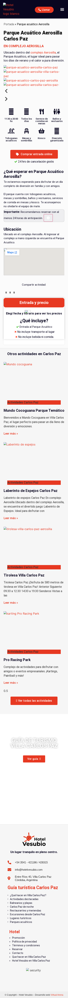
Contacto (17, 953)
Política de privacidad (24, 941)
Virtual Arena (57, 995)
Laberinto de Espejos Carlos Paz (30, 490)
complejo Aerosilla (43, 52)
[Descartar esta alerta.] (48, 218)
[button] (62, 9)
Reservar (17, 949)
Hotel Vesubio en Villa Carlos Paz (31, 960)
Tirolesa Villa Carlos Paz (24, 575)
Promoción (18, 937)
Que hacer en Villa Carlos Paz (29, 956)
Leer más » (11, 433)
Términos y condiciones (26, 945)
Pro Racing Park (17, 660)
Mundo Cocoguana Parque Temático (34, 410)
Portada (9, 24)
